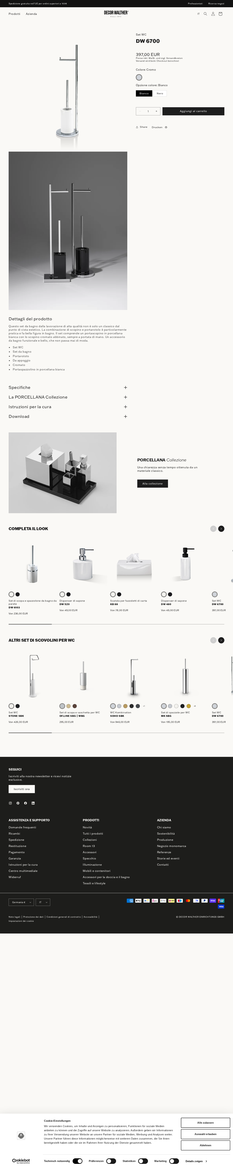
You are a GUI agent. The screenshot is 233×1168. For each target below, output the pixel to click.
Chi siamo (164, 827)
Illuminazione (92, 864)
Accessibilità (90, 917)
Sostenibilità (166, 833)
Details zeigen (194, 1161)
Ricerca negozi (216, 3)
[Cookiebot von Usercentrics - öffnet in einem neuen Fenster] (21, 1161)
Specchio (89, 858)
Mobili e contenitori (96, 871)
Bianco (144, 93)
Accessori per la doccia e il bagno (106, 877)
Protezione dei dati (33, 917)
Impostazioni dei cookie (21, 921)
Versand (140, 61)
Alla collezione (152, 483)
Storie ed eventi (168, 858)
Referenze (164, 852)
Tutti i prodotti (93, 833)
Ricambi (14, 833)
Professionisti (195, 3)
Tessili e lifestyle (94, 883)
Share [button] (143, 126)
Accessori (89, 852)
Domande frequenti (22, 827)
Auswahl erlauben (206, 1134)
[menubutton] (14, 14)
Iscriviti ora (22, 789)
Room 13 (89, 846)
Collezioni (90, 839)
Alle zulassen (205, 1122)
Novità (87, 827)
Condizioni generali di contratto (64, 917)
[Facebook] (25, 803)
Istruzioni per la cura (23, 864)
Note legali (14, 917)
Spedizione (16, 839)
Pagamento (17, 852)
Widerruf (15, 877)
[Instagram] (10, 803)
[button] (205, 14)
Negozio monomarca (171, 846)
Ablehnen (205, 1145)
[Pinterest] (18, 803)
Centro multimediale (23, 871)
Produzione (165, 839)
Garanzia (15, 858)
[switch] (111, 1161)
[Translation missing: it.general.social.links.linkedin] (33, 803)
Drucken (157, 127)
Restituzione (17, 846)
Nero (160, 93)
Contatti (163, 864)
